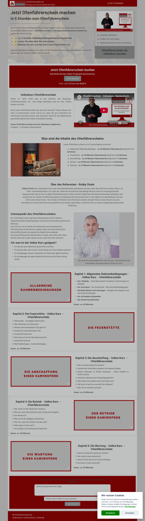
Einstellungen (130, 506)
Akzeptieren (110, 513)
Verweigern (129, 513)
